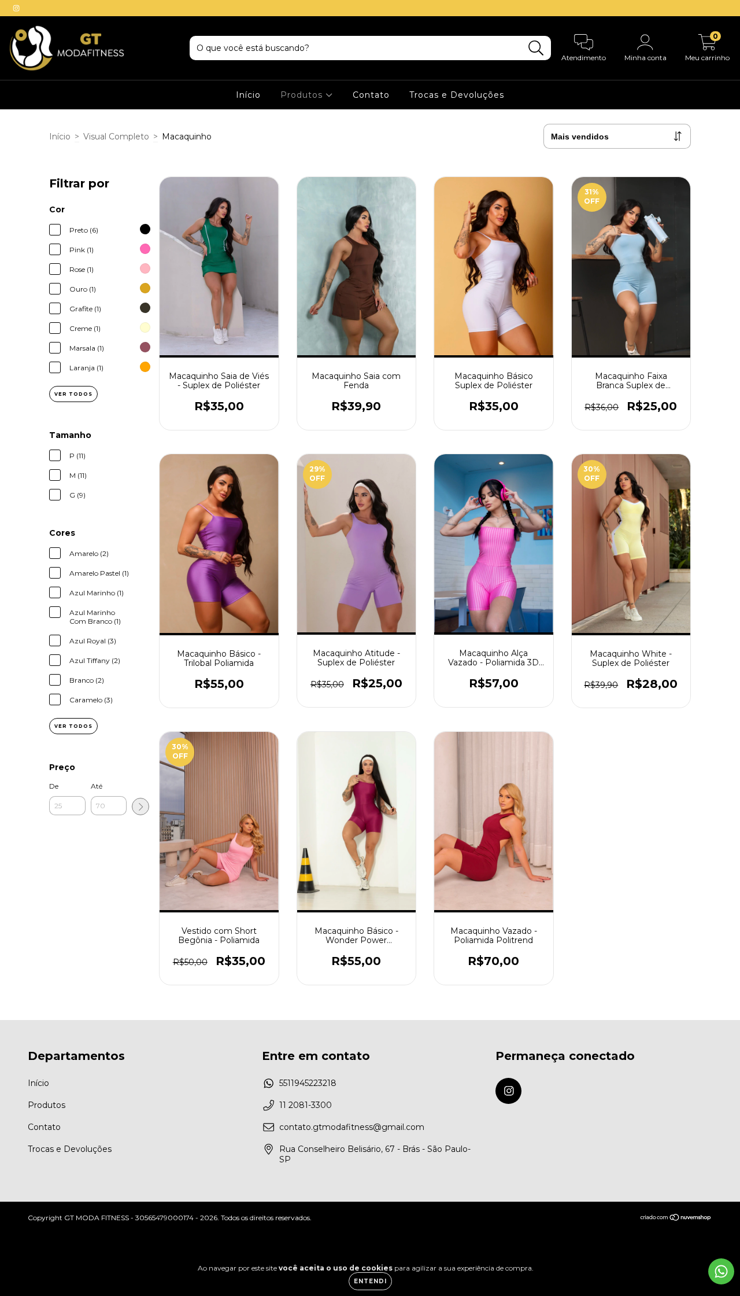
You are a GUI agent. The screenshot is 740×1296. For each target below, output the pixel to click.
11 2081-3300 (305, 1105)
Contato (371, 95)
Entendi (370, 1281)
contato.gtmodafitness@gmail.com (351, 1127)
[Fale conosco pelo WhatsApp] (721, 1271)
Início (248, 95)
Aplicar (140, 806)
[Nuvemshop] (676, 1218)
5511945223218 (307, 1083)
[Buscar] (536, 48)
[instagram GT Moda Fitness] (16, 8)
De (53, 786)
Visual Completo (116, 136)
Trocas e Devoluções (456, 95)
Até (96, 786)
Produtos (302, 95)
